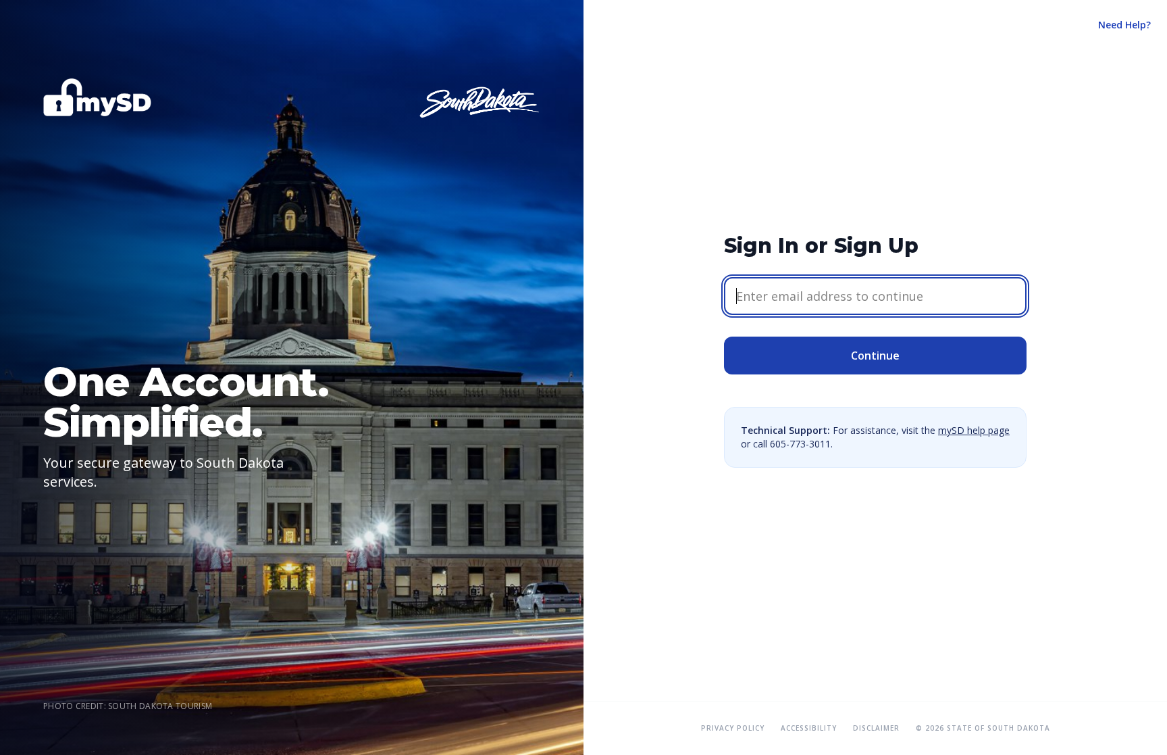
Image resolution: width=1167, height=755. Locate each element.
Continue (875, 355)
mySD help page (974, 430)
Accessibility (809, 728)
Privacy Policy (732, 728)
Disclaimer (876, 728)
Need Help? (1124, 24)
